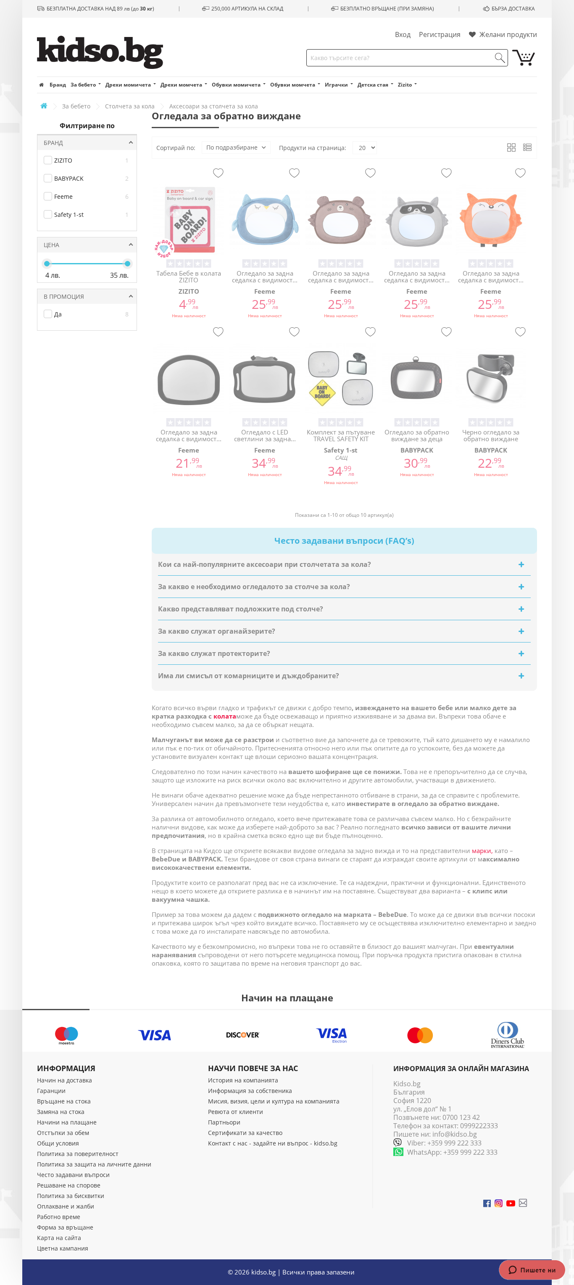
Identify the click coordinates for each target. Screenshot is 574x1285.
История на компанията (243, 1080)
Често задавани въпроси (73, 1175)
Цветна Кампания (62, 1248)
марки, (483, 850)
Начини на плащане (67, 1122)
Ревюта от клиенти (235, 1112)
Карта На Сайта (59, 1238)
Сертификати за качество (245, 1133)
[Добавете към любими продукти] (218, 173)
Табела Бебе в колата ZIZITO (188, 277)
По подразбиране (232, 147)
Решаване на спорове (68, 1185)
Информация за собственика (250, 1091)
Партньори (224, 1122)
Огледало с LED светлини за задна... (265, 435)
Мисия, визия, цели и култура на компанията (274, 1101)
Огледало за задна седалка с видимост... (265, 277)
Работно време (58, 1217)
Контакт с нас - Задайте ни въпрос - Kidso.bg (272, 1143)
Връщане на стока (64, 1101)
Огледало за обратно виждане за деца (416, 435)
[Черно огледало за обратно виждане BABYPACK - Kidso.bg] (491, 378)
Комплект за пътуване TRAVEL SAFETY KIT (341, 435)
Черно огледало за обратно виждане (490, 435)
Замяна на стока (60, 1112)
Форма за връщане (65, 1227)
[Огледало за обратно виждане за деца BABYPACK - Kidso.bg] (417, 378)
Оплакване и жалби (65, 1206)
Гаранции (51, 1091)
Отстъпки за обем (63, 1133)
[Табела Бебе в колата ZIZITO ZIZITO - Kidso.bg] (188, 219)
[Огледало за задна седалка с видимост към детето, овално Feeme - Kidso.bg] (188, 378)
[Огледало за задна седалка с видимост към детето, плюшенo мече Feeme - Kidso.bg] (340, 219)
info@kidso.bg (454, 1134)
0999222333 (479, 1125)
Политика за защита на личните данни (94, 1164)
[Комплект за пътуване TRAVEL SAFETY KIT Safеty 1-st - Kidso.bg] (340, 378)
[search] (500, 58)
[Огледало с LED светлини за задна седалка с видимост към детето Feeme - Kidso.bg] (264, 378)
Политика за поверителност (77, 1154)
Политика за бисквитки (70, 1196)
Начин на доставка (64, 1080)
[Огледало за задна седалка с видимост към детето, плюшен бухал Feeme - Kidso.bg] (264, 219)
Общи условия (58, 1143)
